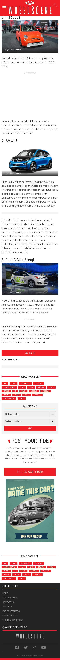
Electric (38, 383)
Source (18, 50)
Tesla (26, 395)
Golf (51, 387)
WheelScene (37, 655)
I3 (15, 391)
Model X (46, 391)
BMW (13, 383)
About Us (7, 606)
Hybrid (6, 391)
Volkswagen (9, 399)
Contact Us (8, 602)
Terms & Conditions (12, 620)
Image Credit (9, 50)
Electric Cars (9, 387)
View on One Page (11, 359)
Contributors (9, 597)
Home (5, 593)
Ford (31, 387)
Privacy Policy (9, 615)
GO (30, 428)
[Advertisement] (30, 94)
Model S (34, 391)
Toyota (37, 395)
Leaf (23, 391)
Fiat (22, 387)
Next (28, 353)
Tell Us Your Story (30, 471)
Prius (17, 395)
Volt (22, 399)
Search (56, 4)
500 (5, 383)
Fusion (41, 387)
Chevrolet (25, 383)
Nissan (6, 395)
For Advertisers (11, 611)
